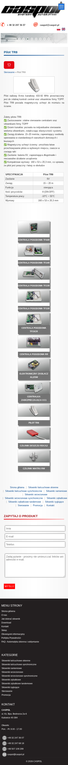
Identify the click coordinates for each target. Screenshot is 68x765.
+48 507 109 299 (15, 749)
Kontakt (50, 505)
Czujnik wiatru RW (34, 468)
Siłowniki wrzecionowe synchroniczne (24, 498)
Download (6, 622)
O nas (4, 615)
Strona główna (17, 487)
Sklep (4, 630)
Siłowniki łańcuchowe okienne (43, 487)
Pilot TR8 (34, 423)
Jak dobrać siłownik (10, 619)
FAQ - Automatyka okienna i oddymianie (20, 642)
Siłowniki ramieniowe (56, 491)
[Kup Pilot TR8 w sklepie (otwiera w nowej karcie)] (9, 65)
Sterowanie (9, 72)
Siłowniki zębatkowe (57, 498)
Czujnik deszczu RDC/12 (34, 445)
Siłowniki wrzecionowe (36, 494)
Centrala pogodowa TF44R (34, 240)
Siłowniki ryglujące (54, 501)
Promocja (38, 505)
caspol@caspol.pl (15, 754)
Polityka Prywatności (11, 638)
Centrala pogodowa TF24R (34, 263)
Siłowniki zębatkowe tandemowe (24, 501)
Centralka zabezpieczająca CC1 (34, 398)
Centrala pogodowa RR (34, 354)
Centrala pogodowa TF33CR (33, 330)
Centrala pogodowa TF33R (34, 308)
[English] (63, 29)
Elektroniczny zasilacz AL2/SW (34, 375)
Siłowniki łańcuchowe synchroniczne (23, 491)
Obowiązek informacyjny (13, 634)
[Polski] (58, 29)
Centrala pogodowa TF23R (34, 285)
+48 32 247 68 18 (15, 743)
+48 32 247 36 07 (15, 738)
